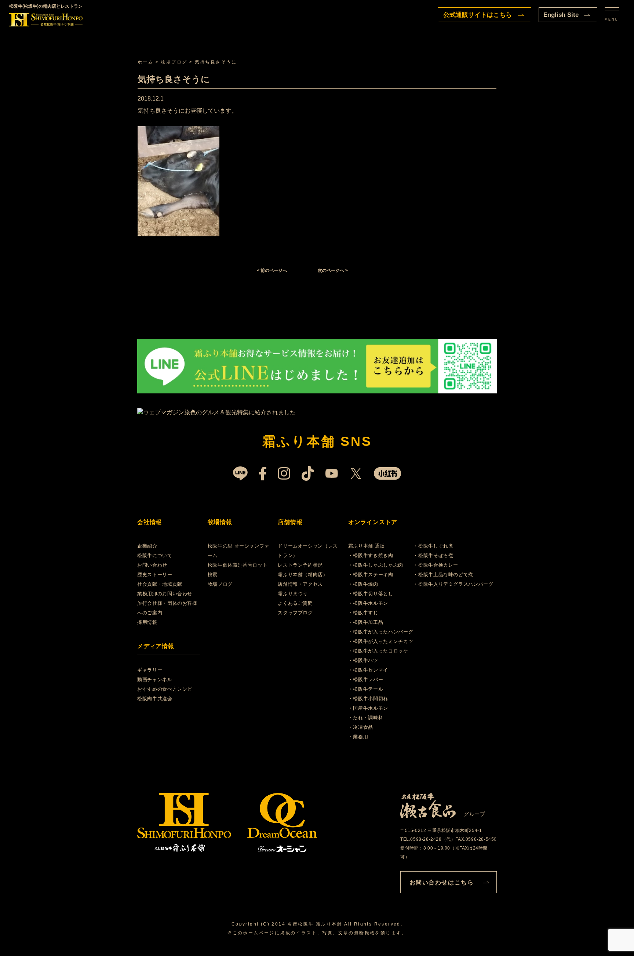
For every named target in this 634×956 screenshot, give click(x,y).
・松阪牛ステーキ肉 (370, 574)
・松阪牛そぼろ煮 (433, 555)
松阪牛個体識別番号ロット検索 (238, 569)
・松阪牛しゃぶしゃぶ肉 (375, 565)
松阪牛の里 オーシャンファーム (238, 550)
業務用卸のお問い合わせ (164, 593)
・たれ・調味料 (365, 717)
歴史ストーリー (154, 574)
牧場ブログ (220, 584)
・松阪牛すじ (363, 612)
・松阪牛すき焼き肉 (370, 555)
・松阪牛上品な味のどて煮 (443, 574)
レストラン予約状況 (300, 565)
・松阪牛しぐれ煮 (433, 546)
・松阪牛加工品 (365, 622)
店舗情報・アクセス (300, 584)
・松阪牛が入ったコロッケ (378, 651)
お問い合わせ (152, 565)
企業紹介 (147, 546)
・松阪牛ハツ (363, 660)
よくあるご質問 (295, 603)
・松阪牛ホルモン (368, 603)
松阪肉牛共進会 (154, 698)
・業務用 (358, 736)
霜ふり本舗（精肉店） (303, 574)
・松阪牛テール (365, 689)
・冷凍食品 (360, 727)
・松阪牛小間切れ (368, 698)
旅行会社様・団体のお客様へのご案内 (167, 607)
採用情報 (147, 622)
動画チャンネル (154, 679)
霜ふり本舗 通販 (366, 546)
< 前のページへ (272, 270)
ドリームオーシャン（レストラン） (308, 550)
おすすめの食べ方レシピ (164, 689)
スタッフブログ (295, 612)
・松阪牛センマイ (368, 670)
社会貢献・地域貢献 (159, 584)
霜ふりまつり (293, 593)
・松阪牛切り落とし (370, 593)
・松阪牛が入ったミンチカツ (380, 641)
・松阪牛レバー (365, 679)
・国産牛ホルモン (368, 708)
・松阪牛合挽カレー (435, 565)
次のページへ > (333, 270)
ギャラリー (149, 670)
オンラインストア (372, 522)
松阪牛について (154, 555)
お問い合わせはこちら (441, 882)
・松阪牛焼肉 (363, 584)
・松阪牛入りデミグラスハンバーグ (453, 584)
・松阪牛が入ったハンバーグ (380, 632)
